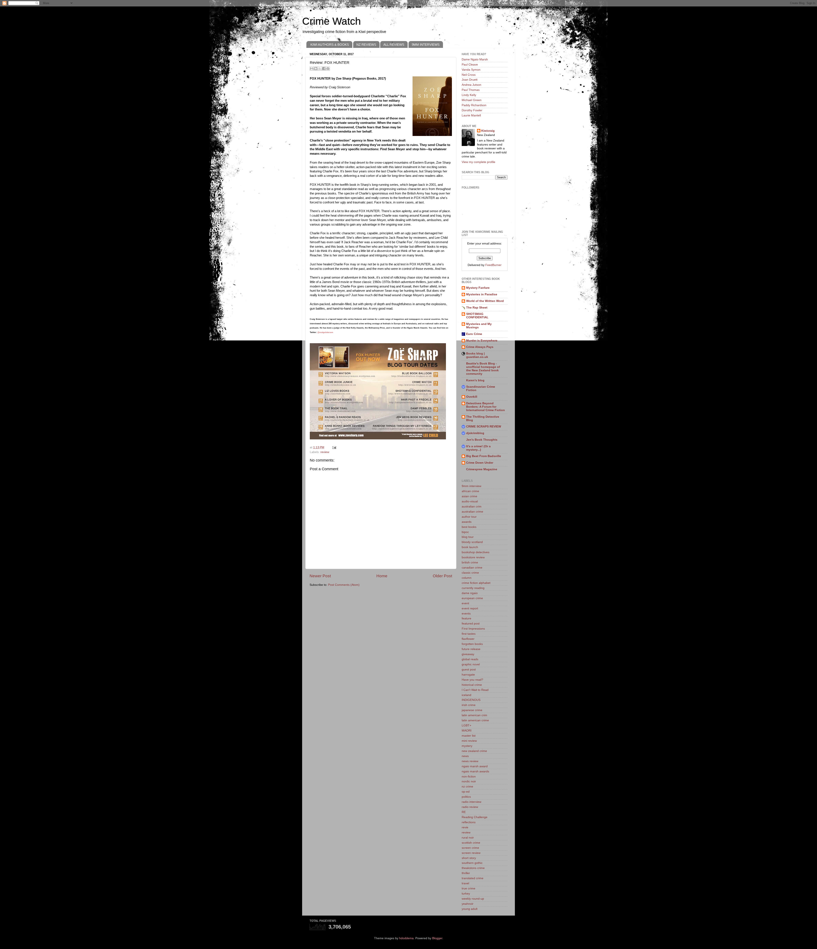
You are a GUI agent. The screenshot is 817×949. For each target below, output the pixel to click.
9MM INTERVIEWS (426, 44)
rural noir (468, 837)
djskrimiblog (475, 433)
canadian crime (472, 567)
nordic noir (469, 781)
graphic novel (471, 664)
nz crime (467, 786)
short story (469, 858)
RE (464, 812)
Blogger (437, 938)
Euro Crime (474, 334)
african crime (470, 491)
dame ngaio (470, 593)
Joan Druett (469, 79)
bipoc (465, 532)
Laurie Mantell (471, 115)
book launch (470, 547)
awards (466, 521)
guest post (469, 669)
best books (469, 527)
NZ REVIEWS (366, 44)
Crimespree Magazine (481, 469)
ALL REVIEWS (393, 44)
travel (465, 883)
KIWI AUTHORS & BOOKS (329, 44)
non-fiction (469, 776)
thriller (466, 873)
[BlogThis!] (316, 68)
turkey (466, 893)
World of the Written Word (485, 301)
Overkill (471, 396)
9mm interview (471, 486)
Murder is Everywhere (481, 340)
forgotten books (472, 644)
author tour (469, 516)
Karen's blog (475, 380)
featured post (471, 623)
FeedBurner (493, 265)
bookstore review (473, 557)
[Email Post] (333, 447)
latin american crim (474, 715)
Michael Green (471, 100)
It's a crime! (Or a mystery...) (478, 448)
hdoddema (406, 938)
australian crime (472, 511)
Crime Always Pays (479, 347)
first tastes (469, 633)
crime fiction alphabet (476, 583)
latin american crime (475, 720)
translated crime (472, 878)
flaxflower (468, 638)
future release (471, 649)
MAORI (466, 730)
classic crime (470, 572)
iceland (466, 695)
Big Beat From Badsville (483, 456)
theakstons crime (473, 868)
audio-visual (470, 501)
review (324, 452)
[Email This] (312, 68)
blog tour (468, 537)
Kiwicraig (488, 130)
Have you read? (472, 679)
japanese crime (472, 710)
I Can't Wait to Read (475, 690)
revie (465, 827)
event (465, 603)
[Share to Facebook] (324, 68)
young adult (469, 908)
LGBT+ (466, 725)
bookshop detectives (475, 552)
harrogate (468, 674)
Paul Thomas (471, 89)
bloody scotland (472, 542)
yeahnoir (467, 903)
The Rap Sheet (476, 307)
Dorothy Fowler (472, 110)
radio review (470, 807)
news (465, 756)
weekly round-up (473, 898)
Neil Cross (469, 74)
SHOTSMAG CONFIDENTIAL (477, 315)
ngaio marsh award (475, 766)
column (466, 577)
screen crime (470, 847)
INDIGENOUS (471, 700)
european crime (472, 598)
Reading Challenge (474, 817)
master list (469, 735)
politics (466, 796)
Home (381, 576)
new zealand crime (474, 751)
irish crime (469, 705)
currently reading (473, 588)
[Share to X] (320, 68)
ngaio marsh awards (475, 771)
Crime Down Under (479, 462)
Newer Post (320, 576)
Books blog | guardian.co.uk (477, 355)
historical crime (472, 684)
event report (470, 608)
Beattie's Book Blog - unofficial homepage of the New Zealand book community (483, 368)
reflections (469, 822)
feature (466, 618)
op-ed (466, 791)
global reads (470, 659)
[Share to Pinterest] (328, 68)
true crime (468, 888)
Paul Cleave (470, 64)
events (466, 613)
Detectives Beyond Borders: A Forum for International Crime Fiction (485, 407)
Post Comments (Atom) (344, 584)
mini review (469, 740)
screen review (471, 853)
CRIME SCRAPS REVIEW (483, 426)
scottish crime (471, 842)
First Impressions (473, 628)
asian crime (469, 496)
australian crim (471, 506)
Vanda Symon (471, 69)
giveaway (468, 654)
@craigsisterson (325, 332)
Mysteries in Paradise (481, 294)
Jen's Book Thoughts (481, 439)
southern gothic (472, 863)
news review (470, 761)
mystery (467, 745)
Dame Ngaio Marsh (475, 59)
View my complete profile (478, 162)
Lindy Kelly (469, 95)
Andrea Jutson (471, 84)
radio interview (471, 801)
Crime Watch (331, 21)
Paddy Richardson (474, 105)
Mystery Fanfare (478, 287)
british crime (470, 562)
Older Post (442, 576)
